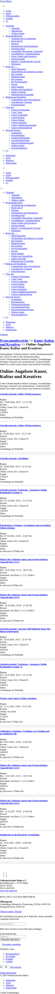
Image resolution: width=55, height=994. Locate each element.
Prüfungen (16, 64)
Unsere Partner (18, 117)
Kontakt (9, 18)
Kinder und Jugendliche (22, 89)
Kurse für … (11, 66)
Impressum (10, 155)
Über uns (10, 107)
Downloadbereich (19, 148)
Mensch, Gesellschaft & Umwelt (25, 61)
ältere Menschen (18, 69)
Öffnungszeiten (12, 16)
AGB (8, 158)
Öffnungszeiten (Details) (11, 911)
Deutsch (15, 43)
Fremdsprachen (18, 49)
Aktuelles (10, 26)
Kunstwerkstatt (18, 59)
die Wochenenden (19, 82)
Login (8, 11)
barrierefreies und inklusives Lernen (27, 71)
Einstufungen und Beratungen (24, 46)
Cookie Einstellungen (9, 992)
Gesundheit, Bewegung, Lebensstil (26, 51)
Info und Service (13, 130)
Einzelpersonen (18, 105)
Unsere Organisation (20, 110)
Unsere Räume (18, 120)
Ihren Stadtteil (17, 87)
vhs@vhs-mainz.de (8, 890)
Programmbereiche (14, 36)
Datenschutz (11, 163)
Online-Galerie (18, 33)
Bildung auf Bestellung (16, 97)
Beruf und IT (17, 41)
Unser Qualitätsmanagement (23, 125)
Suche (8, 13)
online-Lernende (18, 92)
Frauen (14, 84)
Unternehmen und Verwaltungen (25, 99)
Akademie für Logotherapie (23, 38)
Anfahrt (9, 961)
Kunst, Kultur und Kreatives (24, 56)
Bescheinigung (18, 135)
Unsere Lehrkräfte (19, 115)
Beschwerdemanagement (22, 143)
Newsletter (10, 956)
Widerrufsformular (8, 973)
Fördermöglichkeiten (20, 138)
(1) (7, 21)
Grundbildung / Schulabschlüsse (25, 54)
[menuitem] (30, 6)
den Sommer (17, 74)
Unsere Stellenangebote (21, 127)
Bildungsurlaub (18, 77)
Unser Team (16, 112)
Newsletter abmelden (11, 944)
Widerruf (10, 160)
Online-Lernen (17, 145)
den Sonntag (16, 79)
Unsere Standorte (19, 122)
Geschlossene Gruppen (21, 102)
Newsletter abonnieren (10, 940)
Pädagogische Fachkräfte (22, 94)
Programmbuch (12, 954)
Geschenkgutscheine (20, 140)
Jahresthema (16, 31)
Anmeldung (16, 133)
